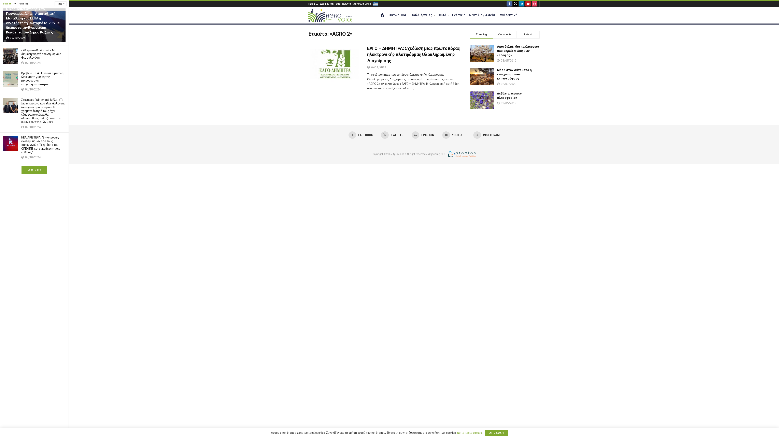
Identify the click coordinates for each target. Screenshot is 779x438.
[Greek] (377, 4)
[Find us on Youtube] (528, 4)
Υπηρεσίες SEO (436, 154)
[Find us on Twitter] (515, 4)
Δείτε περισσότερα (469, 432)
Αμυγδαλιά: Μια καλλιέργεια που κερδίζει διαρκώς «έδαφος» (518, 51)
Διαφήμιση (327, 3)
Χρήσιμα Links (362, 3)
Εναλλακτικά (507, 15)
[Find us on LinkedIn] (521, 4)
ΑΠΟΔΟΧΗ (496, 432)
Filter (59, 4)
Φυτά (442, 15)
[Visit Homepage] (330, 15)
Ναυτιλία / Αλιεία (482, 15)
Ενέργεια (459, 15)
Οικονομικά (397, 15)
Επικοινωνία (343, 3)
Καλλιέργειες (422, 15)
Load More (34, 170)
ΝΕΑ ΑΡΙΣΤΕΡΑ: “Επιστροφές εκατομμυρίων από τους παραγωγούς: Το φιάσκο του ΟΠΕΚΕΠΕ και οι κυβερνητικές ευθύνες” (40, 145)
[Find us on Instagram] (534, 4)
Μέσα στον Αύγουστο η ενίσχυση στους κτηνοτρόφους (514, 74)
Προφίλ (313, 3)
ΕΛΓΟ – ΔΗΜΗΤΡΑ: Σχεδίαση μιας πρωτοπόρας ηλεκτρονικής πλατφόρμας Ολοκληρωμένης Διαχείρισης (413, 54)
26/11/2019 (378, 67)
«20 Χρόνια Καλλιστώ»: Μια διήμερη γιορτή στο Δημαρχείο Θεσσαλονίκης (41, 54)
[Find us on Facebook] (509, 4)
